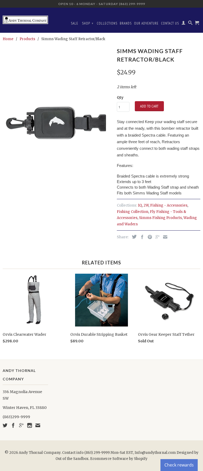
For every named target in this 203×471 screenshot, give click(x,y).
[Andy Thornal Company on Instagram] (29, 425)
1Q (140, 205)
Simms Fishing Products (160, 218)
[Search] (190, 24)
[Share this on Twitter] (133, 236)
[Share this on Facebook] (140, 237)
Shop (88, 23)
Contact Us (170, 23)
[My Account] (183, 24)
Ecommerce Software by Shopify (118, 458)
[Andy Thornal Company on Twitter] (5, 425)
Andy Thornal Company (40, 452)
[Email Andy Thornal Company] (37, 425)
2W (146, 205)
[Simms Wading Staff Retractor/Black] (57, 124)
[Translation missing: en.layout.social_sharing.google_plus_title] (156, 237)
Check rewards (179, 465)
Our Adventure (146, 23)
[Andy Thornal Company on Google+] (21, 425)
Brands (126, 23)
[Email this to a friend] (163, 237)
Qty (120, 97)
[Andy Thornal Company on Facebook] (13, 425)
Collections (107, 23)
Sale (74, 23)
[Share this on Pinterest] (148, 237)
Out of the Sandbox (72, 458)
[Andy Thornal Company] (25, 18)
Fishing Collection (132, 211)
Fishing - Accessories (168, 205)
